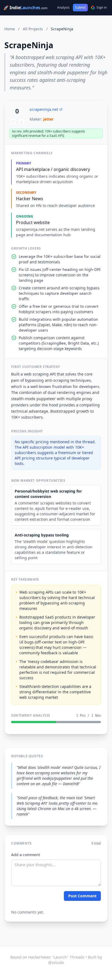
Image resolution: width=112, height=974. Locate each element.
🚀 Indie (25, 8)
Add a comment (25, 854)
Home (9, 28)
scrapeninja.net (44, 109)
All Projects (33, 28)
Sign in (102, 7)
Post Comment (82, 895)
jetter (48, 119)
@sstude (56, 962)
